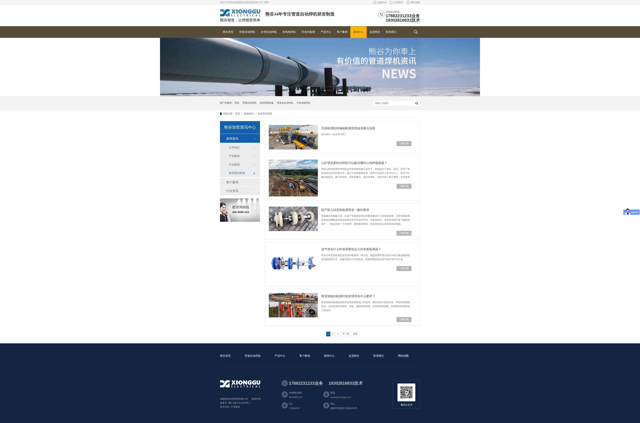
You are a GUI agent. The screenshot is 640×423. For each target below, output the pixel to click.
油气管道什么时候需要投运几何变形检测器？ (351, 249)
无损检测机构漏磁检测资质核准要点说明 (348, 128)
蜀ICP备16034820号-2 (239, 403)
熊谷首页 (225, 356)
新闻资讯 (249, 113)
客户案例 (232, 182)
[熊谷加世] (240, 15)
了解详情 (404, 143)
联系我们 (378, 356)
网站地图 (415, 2)
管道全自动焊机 (285, 103)
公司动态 (234, 147)
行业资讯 (232, 191)
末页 (355, 334)
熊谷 (237, 103)
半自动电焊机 (303, 103)
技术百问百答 (265, 113)
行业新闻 (234, 164)
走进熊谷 (354, 356)
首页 (238, 113)
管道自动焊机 (249, 103)
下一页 (345, 334)
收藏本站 (382, 2)
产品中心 (280, 356)
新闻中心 (329, 356)
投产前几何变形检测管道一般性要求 (345, 210)
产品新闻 (234, 156)
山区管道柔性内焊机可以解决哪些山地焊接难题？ (354, 163)
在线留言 (398, 2)
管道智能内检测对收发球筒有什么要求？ (348, 296)
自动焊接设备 (267, 103)
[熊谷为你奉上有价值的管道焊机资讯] (320, 95)
